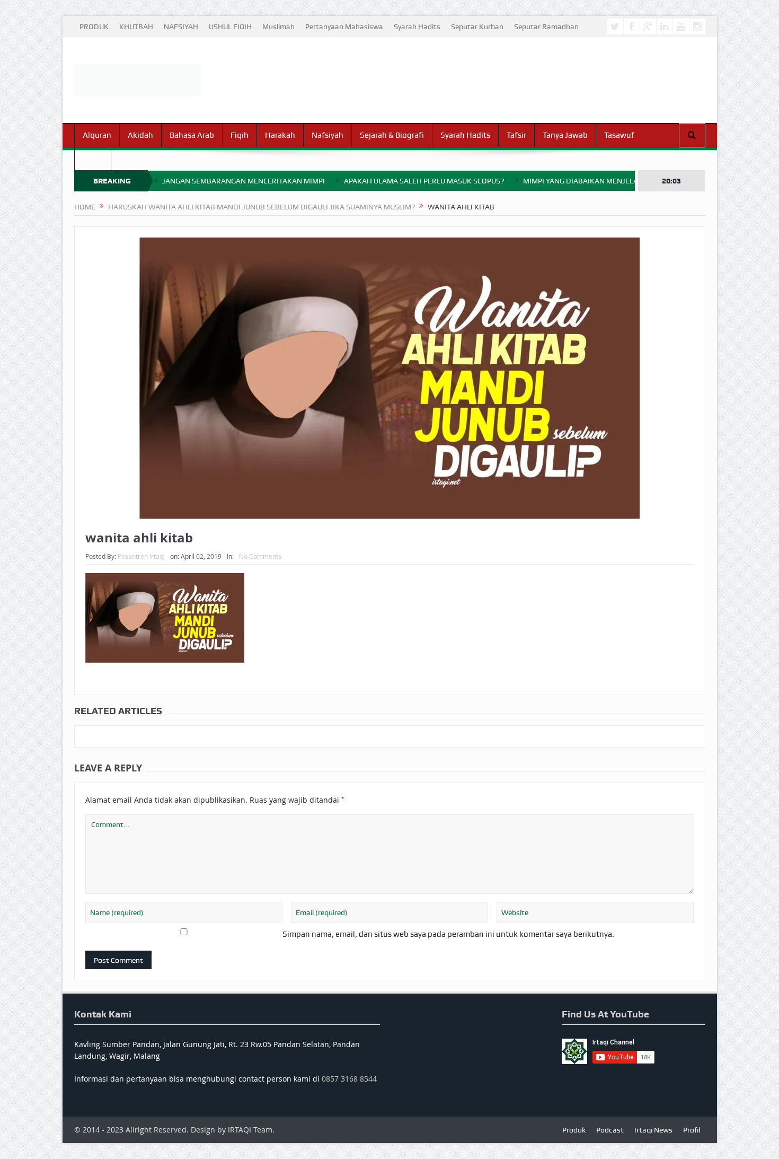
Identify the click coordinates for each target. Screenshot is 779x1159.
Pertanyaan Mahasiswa (344, 26)
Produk (574, 1130)
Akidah (140, 135)
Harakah (280, 135)
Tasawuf (619, 135)
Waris (93, 158)
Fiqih (240, 135)
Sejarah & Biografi (392, 135)
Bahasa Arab (192, 135)
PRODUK (94, 26)
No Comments (260, 556)
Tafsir (516, 135)
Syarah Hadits (417, 26)
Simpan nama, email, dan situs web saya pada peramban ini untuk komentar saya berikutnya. (448, 934)
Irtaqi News (653, 1130)
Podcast (610, 1130)
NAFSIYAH (181, 26)
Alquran (97, 135)
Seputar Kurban (477, 26)
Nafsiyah (327, 135)
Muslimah (278, 26)
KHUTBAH (136, 26)
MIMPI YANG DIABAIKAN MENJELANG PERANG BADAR (613, 181)
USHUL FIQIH (230, 26)
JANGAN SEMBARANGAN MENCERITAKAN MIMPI (243, 181)
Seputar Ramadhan (546, 26)
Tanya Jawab (565, 135)
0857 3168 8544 (349, 1079)
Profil (691, 1130)
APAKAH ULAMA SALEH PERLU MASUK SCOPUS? (424, 181)
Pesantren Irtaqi (141, 556)
